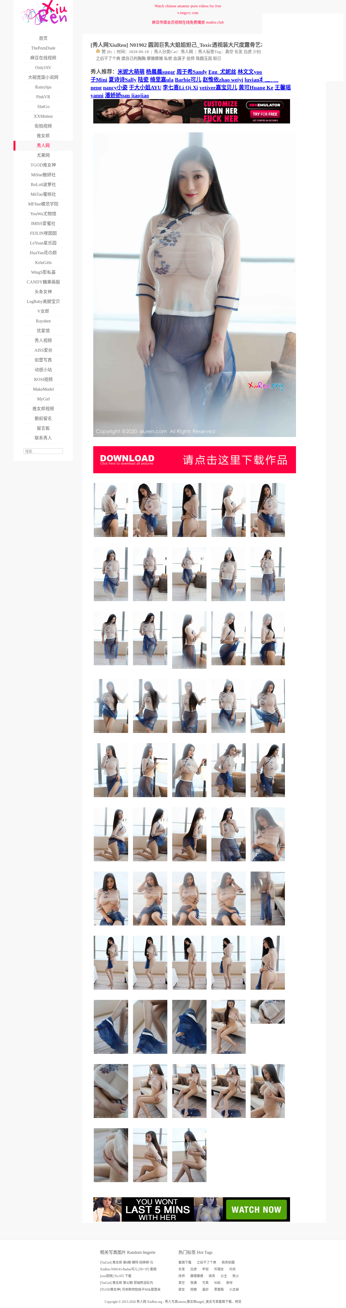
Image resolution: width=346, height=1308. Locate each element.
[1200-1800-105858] (229, 735)
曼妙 (205, 1289)
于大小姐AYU (145, 87)
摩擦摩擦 (155, 58)
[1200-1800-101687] (229, 603)
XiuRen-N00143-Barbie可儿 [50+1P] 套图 (128, 1269)
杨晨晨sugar (160, 72)
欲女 (181, 1289)
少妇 (257, 52)
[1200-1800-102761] (268, 863)
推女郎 (192, 1302)
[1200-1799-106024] (229, 539)
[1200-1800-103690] (190, 927)
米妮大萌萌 (131, 72)
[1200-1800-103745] (229, 992)
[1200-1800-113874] (111, 799)
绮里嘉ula (162, 80)
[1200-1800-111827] (111, 992)
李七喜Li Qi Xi (180, 87)
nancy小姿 (115, 87)
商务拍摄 (228, 1262)
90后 (217, 1283)
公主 (224, 1276)
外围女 (219, 1269)
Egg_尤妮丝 (222, 72)
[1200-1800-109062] (151, 927)
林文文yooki (252, 72)
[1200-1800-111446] (229, 667)
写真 (205, 1283)
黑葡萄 (219, 1289)
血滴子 (179, 58)
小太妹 (234, 1289)
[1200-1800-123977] (268, 799)
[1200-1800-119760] (268, 735)
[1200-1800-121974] (151, 539)
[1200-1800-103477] (111, 735)
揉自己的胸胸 (133, 58)
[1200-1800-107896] (151, 1120)
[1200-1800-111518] (151, 735)
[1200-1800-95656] (151, 1056)
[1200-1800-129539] (190, 1120)
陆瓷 (143, 80)
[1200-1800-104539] (111, 667)
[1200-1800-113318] (190, 1184)
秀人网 (187, 52)
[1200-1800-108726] (151, 667)
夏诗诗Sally (123, 80)
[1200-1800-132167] (190, 603)
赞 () (107, 52)
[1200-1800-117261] (268, 539)
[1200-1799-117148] (151, 863)
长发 (238, 52)
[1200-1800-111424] (268, 1120)
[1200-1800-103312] (111, 539)
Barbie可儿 (188, 80)
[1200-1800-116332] (229, 1056)
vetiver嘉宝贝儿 (218, 87)
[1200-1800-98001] (111, 1056)
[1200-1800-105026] (111, 1120)
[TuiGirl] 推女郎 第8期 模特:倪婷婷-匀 (126, 1262)
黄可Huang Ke (256, 87)
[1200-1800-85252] (111, 1184)
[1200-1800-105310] (151, 992)
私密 (168, 58)
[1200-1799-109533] (190, 735)
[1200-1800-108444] (190, 863)
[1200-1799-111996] (111, 863)
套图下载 (184, 1262)
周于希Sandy (192, 72)
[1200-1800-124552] (151, 799)
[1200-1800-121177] (229, 799)
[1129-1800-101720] (190, 671)
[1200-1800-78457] (229, 863)
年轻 (205, 1269)
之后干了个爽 (108, 58)
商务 (212, 1276)
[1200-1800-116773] (111, 927)
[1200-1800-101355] (190, 539)
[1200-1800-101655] (268, 927)
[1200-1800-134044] (229, 1120)
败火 (235, 1276)
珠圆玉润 (204, 58)
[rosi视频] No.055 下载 (115, 1276)
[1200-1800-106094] (151, 1184)
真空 (229, 52)
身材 (229, 1283)
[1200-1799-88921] (190, 1056)
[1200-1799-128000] (151, 603)
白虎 (248, 52)
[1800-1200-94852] (268, 1026)
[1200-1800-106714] (268, 603)
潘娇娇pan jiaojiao (127, 95)
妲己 (217, 58)
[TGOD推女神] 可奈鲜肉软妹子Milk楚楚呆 (130, 1289)
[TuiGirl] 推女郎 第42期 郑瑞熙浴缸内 (126, 1283)
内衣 (232, 1269)
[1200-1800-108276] (190, 992)
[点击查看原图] (194, 439)
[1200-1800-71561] (268, 992)
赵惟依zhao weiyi (223, 80)
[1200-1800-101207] (111, 603)
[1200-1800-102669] (229, 927)
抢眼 (193, 1289)
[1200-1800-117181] (190, 799)
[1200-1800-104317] (268, 667)
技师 (191, 58)
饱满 (193, 1283)
